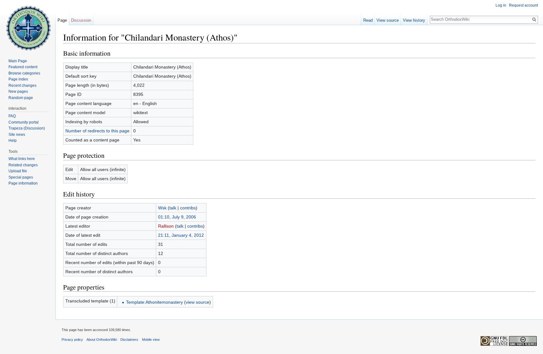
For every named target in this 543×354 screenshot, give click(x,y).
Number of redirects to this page (97, 130)
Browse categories (24, 73)
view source (197, 302)
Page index (18, 79)
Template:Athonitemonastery (154, 302)
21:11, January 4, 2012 (181, 235)
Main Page (17, 61)
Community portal (23, 122)
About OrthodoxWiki (101, 339)
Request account (523, 5)
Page (62, 20)
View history (414, 20)
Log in (501, 5)
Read (368, 20)
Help (12, 140)
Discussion (81, 20)
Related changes (23, 165)
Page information (23, 183)
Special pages (20, 177)
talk (172, 207)
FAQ (12, 116)
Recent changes (22, 85)
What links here (21, 159)
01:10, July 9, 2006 (177, 216)
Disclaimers (129, 339)
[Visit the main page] (28, 25)
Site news (16, 134)
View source (387, 20)
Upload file (17, 171)
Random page (20, 98)
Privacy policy (72, 339)
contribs (188, 207)
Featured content (22, 67)
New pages (18, 91)
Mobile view (151, 339)
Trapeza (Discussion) (26, 128)
